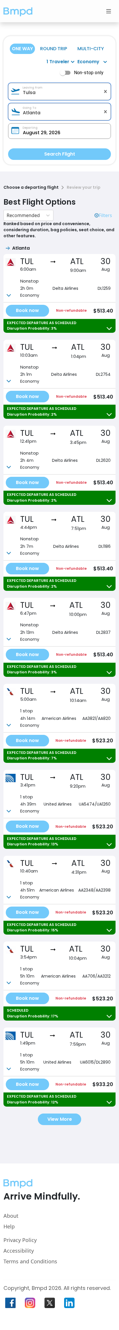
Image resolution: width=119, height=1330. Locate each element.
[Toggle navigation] (109, 11)
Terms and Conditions (30, 1261)
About (10, 1215)
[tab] (22, 49)
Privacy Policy (20, 1239)
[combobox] (59, 92)
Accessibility (18, 1250)
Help (9, 1226)
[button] (17, 11)
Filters (105, 215)
